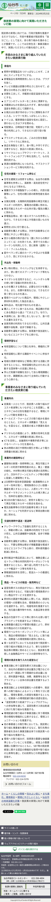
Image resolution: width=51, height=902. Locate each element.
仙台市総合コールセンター (16, 878)
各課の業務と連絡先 (14, 886)
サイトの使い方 (11, 828)
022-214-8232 (19, 775)
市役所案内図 (39, 886)
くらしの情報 (17, 793)
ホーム (4, 793)
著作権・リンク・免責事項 (16, 833)
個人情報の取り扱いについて (17, 838)
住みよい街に (33, 793)
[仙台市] (15, 5)
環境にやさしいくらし (28, 797)
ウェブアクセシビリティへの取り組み (21, 843)
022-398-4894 (37, 878)
